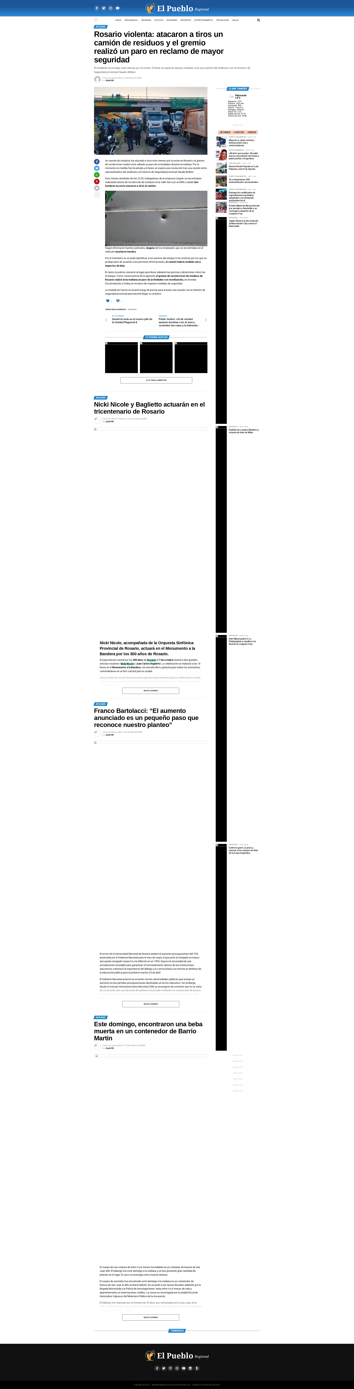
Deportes (185, 20)
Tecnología (222, 20)
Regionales (131, 20)
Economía (172, 20)
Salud (235, 20)
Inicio (118, 20)
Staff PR (110, 422)
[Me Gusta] (108, 301)
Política (158, 20)
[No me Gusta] (118, 301)
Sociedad (146, 20)
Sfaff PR (110, 80)
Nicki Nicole (127, 663)
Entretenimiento (203, 20)
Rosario (133, 309)
